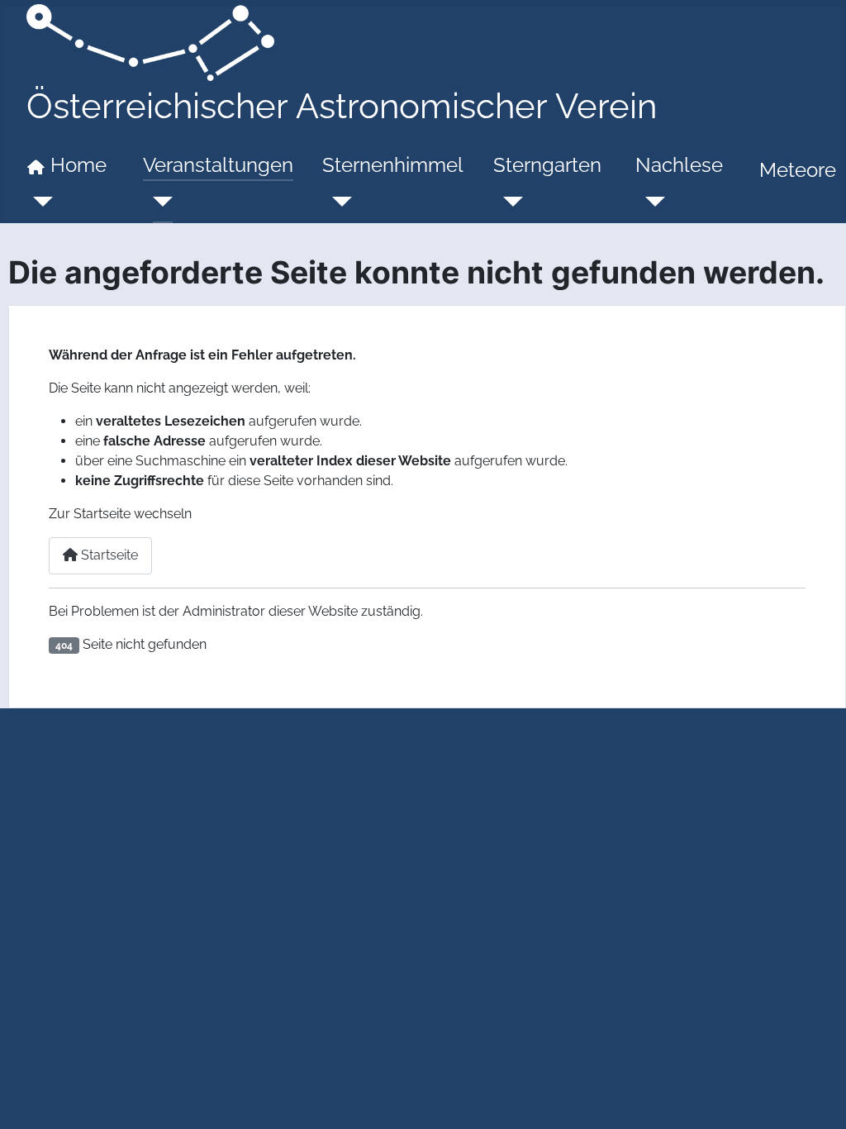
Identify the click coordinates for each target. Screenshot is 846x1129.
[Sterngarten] (508, 201)
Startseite (108, 555)
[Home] (38, 201)
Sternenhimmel (392, 165)
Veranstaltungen (218, 165)
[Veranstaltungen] (158, 201)
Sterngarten (547, 165)
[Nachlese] (650, 201)
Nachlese (679, 165)
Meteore (797, 170)
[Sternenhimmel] (337, 201)
